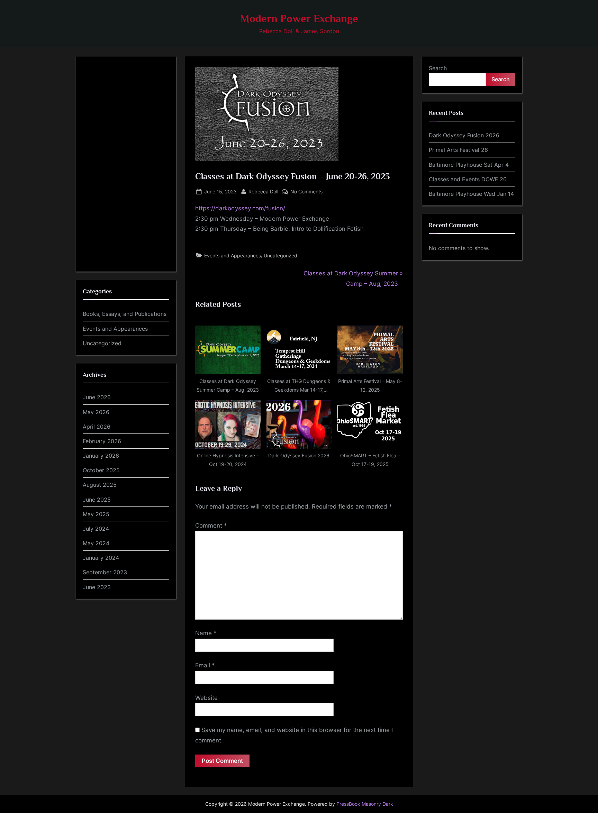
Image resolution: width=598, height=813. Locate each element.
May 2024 (96, 543)
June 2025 (97, 499)
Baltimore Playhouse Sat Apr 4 (469, 164)
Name (206, 633)
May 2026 (96, 412)
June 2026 (97, 397)
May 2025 (96, 514)
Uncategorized (280, 255)
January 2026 (101, 455)
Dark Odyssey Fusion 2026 (464, 135)
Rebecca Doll (263, 191)
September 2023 (105, 572)
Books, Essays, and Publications (124, 313)
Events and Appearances (232, 255)
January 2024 (101, 557)
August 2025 (100, 484)
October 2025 (101, 470)
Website (206, 697)
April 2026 (96, 426)
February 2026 (102, 441)
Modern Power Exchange (299, 18)
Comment (211, 525)
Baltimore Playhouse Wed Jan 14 (471, 193)
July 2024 (96, 528)
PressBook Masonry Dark (364, 804)
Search (438, 68)
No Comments (306, 192)
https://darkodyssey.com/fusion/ (240, 208)
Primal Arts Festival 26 (458, 149)
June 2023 (97, 587)
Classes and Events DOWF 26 (468, 179)
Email (205, 665)
